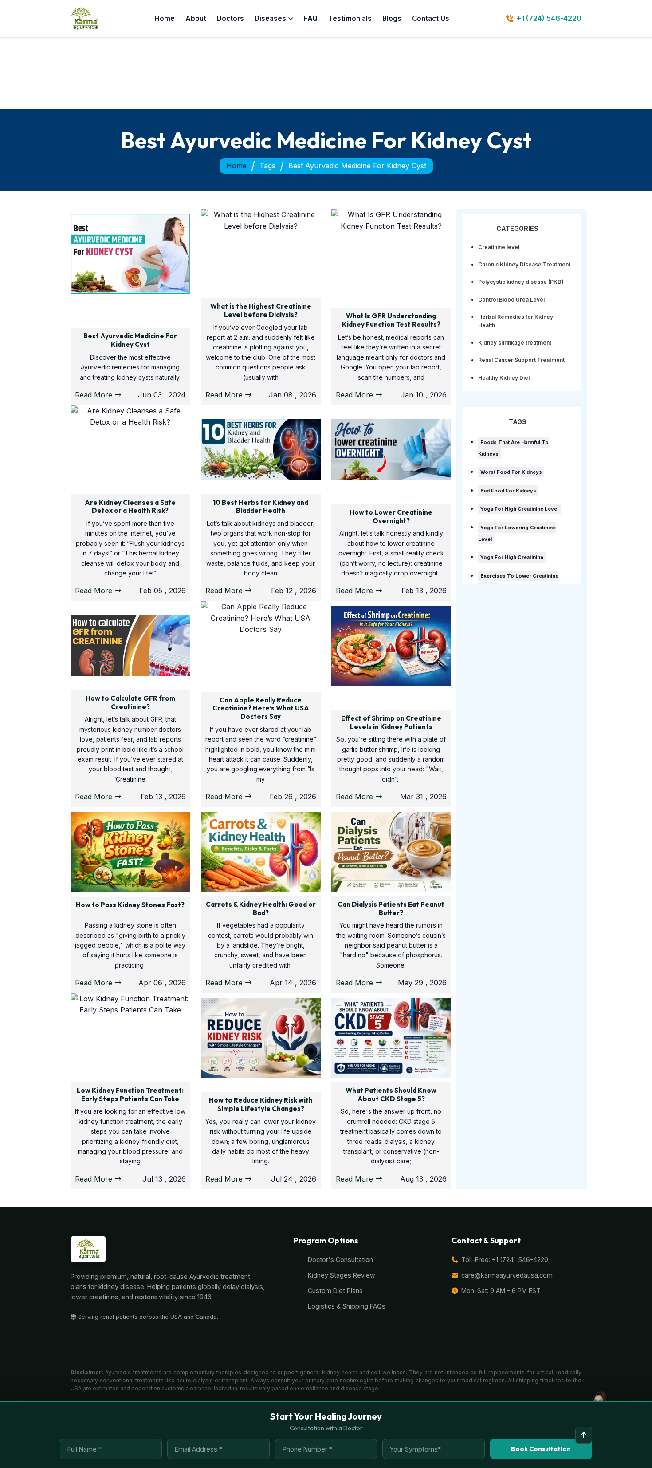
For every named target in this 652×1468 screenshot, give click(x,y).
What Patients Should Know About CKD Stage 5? (391, 1094)
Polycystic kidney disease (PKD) (521, 281)
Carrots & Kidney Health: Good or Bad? (261, 908)
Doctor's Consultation (340, 1259)
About (195, 18)
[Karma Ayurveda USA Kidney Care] (84, 18)
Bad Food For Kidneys (508, 491)
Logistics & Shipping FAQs (346, 1306)
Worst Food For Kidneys (511, 472)
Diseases (270, 18)
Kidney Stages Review (341, 1275)
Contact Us (430, 18)
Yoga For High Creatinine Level (519, 509)
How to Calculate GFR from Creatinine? (130, 702)
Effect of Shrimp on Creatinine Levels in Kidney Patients (391, 722)
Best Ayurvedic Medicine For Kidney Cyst (130, 340)
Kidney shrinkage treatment (514, 342)
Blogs (391, 18)
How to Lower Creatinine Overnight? (391, 516)
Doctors (230, 18)
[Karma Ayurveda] (88, 1249)
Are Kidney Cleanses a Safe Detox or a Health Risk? (130, 506)
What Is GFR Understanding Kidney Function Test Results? (391, 320)
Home (165, 18)
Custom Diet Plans (335, 1290)
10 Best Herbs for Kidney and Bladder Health (260, 506)
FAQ (311, 18)
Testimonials (350, 18)
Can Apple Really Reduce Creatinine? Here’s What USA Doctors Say (260, 708)
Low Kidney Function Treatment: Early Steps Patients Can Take (130, 1094)
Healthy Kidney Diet (504, 377)
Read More (94, 394)
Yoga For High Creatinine (511, 557)
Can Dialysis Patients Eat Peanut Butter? (391, 908)
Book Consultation (541, 1449)
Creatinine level (498, 247)
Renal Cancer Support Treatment (521, 360)
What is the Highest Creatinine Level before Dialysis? (260, 310)
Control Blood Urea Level (511, 299)
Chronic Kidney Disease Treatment (524, 264)
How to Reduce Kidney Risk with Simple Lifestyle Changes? (261, 1104)
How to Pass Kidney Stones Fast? (130, 905)
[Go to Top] (583, 1435)
